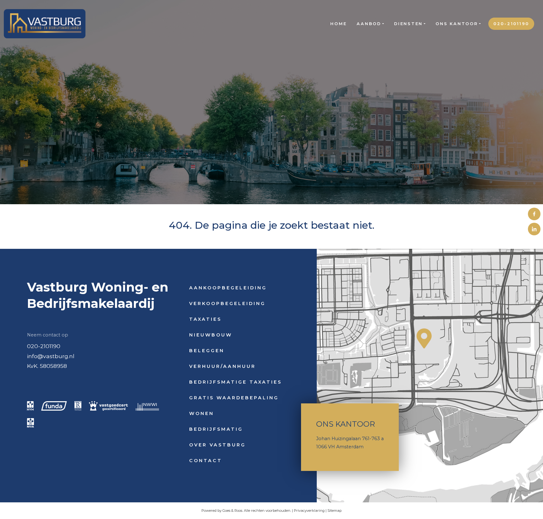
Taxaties (205, 319)
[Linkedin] (534, 229)
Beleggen (206, 350)
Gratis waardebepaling (234, 398)
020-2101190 (511, 23)
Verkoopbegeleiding (227, 303)
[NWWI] (147, 406)
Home (338, 23)
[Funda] (54, 406)
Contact (205, 460)
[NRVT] (77, 406)
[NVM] (30, 406)
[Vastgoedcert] (108, 406)
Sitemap (334, 510)
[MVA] (30, 423)
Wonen (201, 413)
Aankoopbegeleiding (228, 288)
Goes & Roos (232, 510)
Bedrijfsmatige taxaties (235, 382)
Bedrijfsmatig (216, 429)
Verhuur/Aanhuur (222, 366)
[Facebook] (534, 214)
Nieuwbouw (210, 335)
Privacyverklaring (309, 510)
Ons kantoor (457, 23)
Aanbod (369, 23)
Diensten (408, 23)
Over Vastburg (217, 445)
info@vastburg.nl (50, 356)
